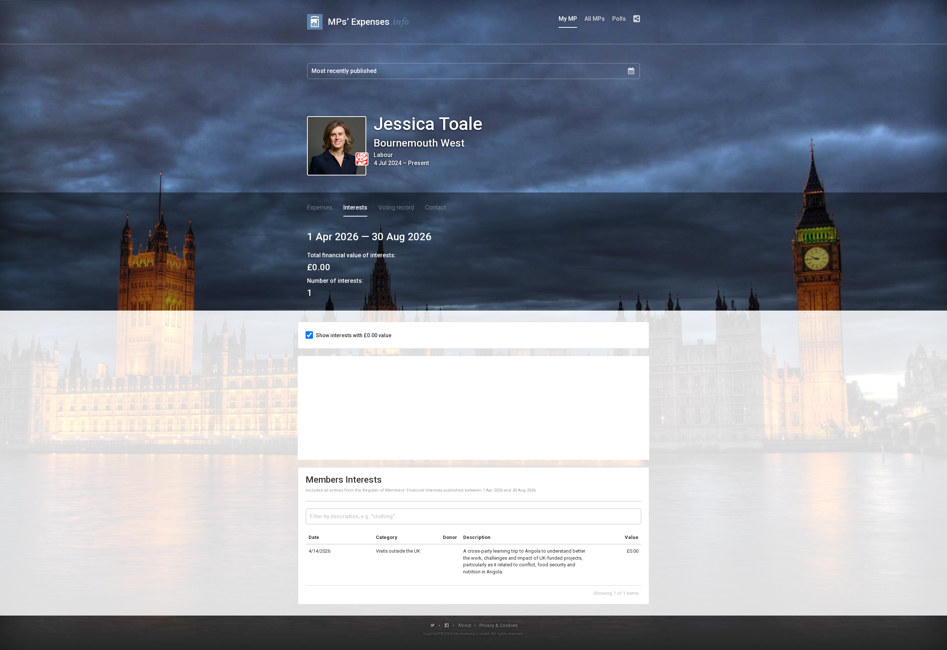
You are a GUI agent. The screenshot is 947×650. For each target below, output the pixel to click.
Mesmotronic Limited (471, 634)
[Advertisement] (473, 408)
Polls (619, 18)
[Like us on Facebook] (447, 625)
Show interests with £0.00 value (353, 335)
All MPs (594, 18)
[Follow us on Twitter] (432, 625)
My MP (568, 18)
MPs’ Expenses (368, 21)
